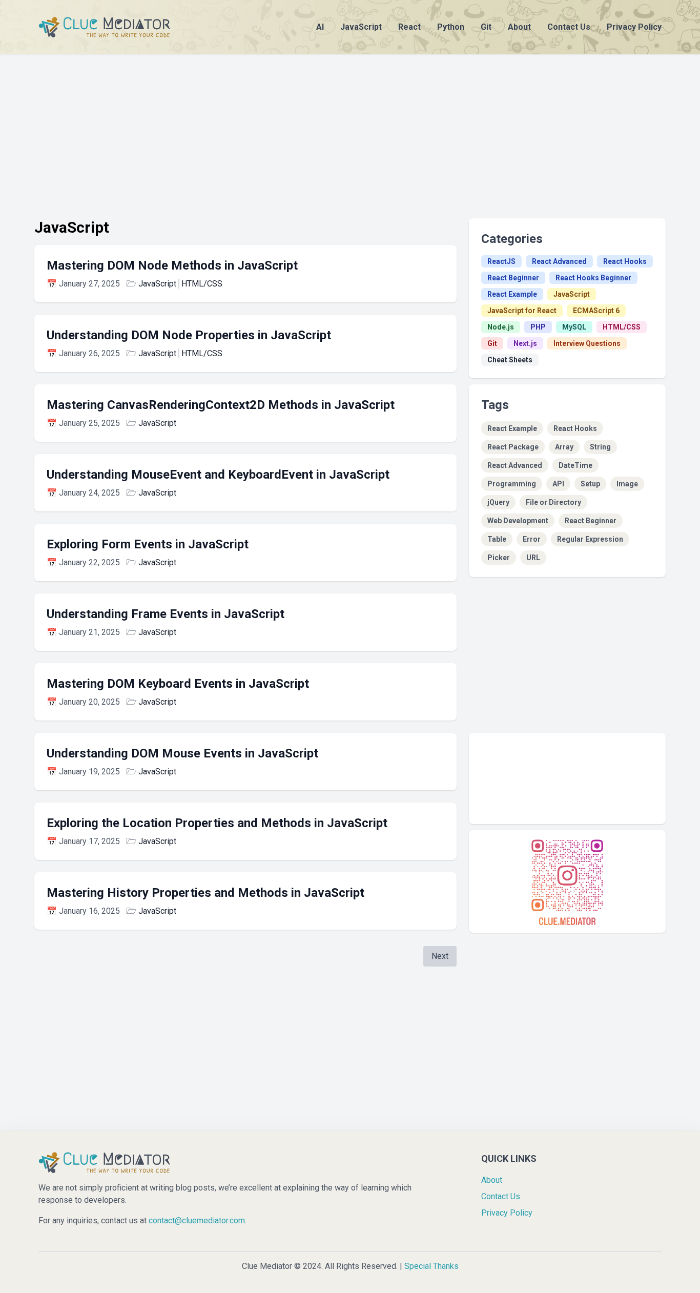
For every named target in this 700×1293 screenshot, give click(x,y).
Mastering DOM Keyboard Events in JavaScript (178, 683)
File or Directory (553, 502)
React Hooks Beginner (593, 278)
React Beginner (513, 278)
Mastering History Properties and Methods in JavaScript (205, 893)
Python (450, 27)
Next (439, 956)
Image (627, 484)
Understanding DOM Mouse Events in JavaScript (182, 753)
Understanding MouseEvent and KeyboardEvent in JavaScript (218, 474)
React (409, 27)
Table (496, 539)
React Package (513, 447)
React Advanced (559, 261)
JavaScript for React (522, 310)
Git (486, 27)
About (519, 27)
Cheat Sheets (509, 360)
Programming (511, 484)
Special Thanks (431, 1266)
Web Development (517, 521)
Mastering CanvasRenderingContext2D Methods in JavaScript (221, 405)
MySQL (574, 327)
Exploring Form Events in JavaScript (148, 544)
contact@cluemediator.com (197, 1220)
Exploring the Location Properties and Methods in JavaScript (217, 823)
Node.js (500, 327)
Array (564, 447)
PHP (538, 327)
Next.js (525, 343)
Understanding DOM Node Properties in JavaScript (189, 335)
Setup (590, 484)
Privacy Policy (634, 27)
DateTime (575, 465)
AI (320, 27)
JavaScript (361, 27)
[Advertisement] (350, 126)
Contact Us (568, 27)
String (600, 447)
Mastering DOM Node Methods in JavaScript (172, 265)
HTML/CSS (201, 284)
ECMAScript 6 (596, 310)
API (558, 484)
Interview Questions (587, 343)
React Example (512, 294)
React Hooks (625, 261)
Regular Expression (590, 539)
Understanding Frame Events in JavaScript (165, 614)
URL (533, 557)
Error (532, 539)
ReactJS (501, 261)
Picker (498, 557)
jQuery (498, 502)
